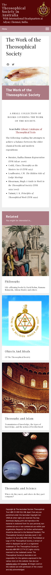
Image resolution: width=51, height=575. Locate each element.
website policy (11, 564)
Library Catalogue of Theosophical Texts (29, 131)
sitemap (24, 564)
